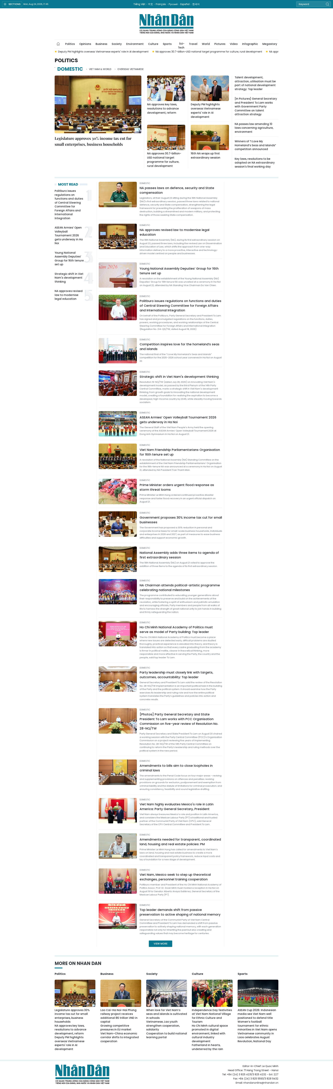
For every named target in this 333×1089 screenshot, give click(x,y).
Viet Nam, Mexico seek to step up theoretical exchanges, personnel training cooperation (175, 876)
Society (117, 44)
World (206, 44)
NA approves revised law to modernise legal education (69, 295)
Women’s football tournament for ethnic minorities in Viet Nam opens (257, 1025)
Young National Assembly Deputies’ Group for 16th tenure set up (69, 258)
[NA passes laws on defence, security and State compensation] (118, 194)
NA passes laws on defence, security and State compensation (177, 190)
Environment (135, 44)
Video (234, 44)
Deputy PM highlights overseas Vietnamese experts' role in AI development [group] (103, 51)
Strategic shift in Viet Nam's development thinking (69, 277)
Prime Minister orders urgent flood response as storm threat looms (177, 487)
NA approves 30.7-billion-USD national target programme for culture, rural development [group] (209, 51)
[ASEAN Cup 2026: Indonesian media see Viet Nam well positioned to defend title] (258, 993)
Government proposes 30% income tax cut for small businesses (181, 519)
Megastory (269, 44)
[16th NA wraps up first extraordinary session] (210, 137)
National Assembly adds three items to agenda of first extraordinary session (179, 554)
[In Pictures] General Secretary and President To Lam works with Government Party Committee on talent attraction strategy (256, 106)
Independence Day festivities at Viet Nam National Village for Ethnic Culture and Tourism (212, 1016)
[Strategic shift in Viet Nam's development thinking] (118, 383)
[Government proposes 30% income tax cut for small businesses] (118, 524)
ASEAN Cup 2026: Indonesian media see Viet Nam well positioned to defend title (257, 1014)
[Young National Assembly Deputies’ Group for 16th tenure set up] (118, 275)
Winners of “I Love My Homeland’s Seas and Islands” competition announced (255, 145)
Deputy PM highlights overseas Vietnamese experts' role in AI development (206, 111)
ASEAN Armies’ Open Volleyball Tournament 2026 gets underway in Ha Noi (69, 235)
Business (101, 44)
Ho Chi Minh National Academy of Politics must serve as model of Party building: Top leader (176, 629)
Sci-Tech (181, 45)
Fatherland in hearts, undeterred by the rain (207, 1047)
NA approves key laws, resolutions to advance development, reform (163, 109)
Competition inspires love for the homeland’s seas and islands (179, 346)
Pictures (219, 44)
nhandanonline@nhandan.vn (260, 1082)
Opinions (85, 44)
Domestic (70, 69)
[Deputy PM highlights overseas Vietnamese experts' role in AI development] (210, 88)
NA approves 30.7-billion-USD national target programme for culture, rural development (164, 160)
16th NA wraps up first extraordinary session (205, 155)
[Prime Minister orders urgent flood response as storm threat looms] (118, 491)
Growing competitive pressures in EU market (115, 1027)
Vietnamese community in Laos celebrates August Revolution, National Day (256, 1037)
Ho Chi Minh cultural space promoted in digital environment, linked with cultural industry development (210, 1033)
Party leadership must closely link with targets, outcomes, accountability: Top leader (176, 674)
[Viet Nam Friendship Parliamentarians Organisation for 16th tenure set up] (118, 456)
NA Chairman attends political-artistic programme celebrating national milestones (180, 587)
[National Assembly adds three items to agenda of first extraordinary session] (118, 559)
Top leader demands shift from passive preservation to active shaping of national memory (180, 912)
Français (161, 4)
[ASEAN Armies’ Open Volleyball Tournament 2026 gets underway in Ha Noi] (118, 424)
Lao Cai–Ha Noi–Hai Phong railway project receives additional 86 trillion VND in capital (119, 1016)
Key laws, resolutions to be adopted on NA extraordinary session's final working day (255, 162)
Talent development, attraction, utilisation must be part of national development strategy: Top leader (255, 83)
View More (160, 943)
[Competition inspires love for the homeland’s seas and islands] (118, 351)
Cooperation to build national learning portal (166, 1035)
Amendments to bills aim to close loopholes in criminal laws (176, 767)
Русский (173, 4)
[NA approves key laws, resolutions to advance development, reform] (166, 88)
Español (185, 4)
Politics (70, 44)
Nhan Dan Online (166, 24)
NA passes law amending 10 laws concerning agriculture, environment (254, 128)
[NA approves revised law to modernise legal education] (118, 236)
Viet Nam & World (100, 69)
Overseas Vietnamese (130, 69)
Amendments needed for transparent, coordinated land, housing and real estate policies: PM (180, 841)
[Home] (58, 44)
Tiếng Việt (139, 4)
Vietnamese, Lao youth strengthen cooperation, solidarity (163, 1025)
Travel (193, 44)
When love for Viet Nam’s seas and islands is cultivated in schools (166, 1014)
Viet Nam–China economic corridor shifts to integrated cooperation (119, 1037)
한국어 (196, 4)
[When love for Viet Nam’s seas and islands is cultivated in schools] (166, 993)
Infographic (250, 44)
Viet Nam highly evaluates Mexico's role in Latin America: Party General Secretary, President (177, 806)
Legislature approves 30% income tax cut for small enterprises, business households (93, 141)
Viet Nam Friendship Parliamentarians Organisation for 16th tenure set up (180, 452)
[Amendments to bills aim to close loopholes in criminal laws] (118, 772)
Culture (153, 44)
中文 (150, 4)
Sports (167, 44)
